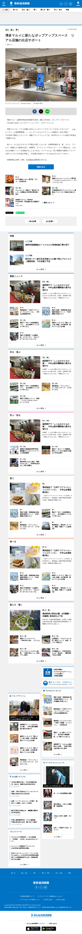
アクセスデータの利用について (31, 899)
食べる (15, 10)
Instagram (70, 4)
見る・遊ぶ (26, 10)
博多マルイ (10, 44)
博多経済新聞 (19, 4)
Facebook (61, 4)
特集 (67, 10)
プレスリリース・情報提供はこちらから (50, 896)
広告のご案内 (61, 899)
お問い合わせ (49, 899)
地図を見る (41, 167)
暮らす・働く (45, 10)
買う (35, 10)
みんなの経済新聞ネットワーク (41, 915)
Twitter (66, 4)
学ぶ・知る (58, 10)
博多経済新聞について (27, 896)
